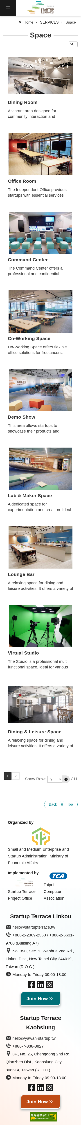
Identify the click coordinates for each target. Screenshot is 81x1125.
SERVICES (49, 22)
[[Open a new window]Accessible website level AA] (40, 1117)
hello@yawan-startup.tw (34, 1038)
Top (70, 804)
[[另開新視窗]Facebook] (31, 986)
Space (70, 22)
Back (53, 804)
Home (28, 22)
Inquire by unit (73, 44)
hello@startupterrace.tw (33, 927)
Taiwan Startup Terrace (40, 8)
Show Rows (35, 779)
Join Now (37, 998)
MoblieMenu (8, 8)
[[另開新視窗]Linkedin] (40, 986)
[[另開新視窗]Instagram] (49, 986)
